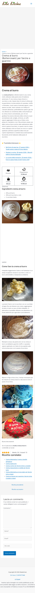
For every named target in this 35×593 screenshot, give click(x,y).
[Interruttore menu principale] (31, 3)
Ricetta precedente (17, 485)
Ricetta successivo (17, 489)
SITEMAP (17, 579)
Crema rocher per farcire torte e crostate (18, 466)
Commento (7, 508)
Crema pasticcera (11, 463)
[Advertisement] (17, 30)
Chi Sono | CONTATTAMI (17, 575)
